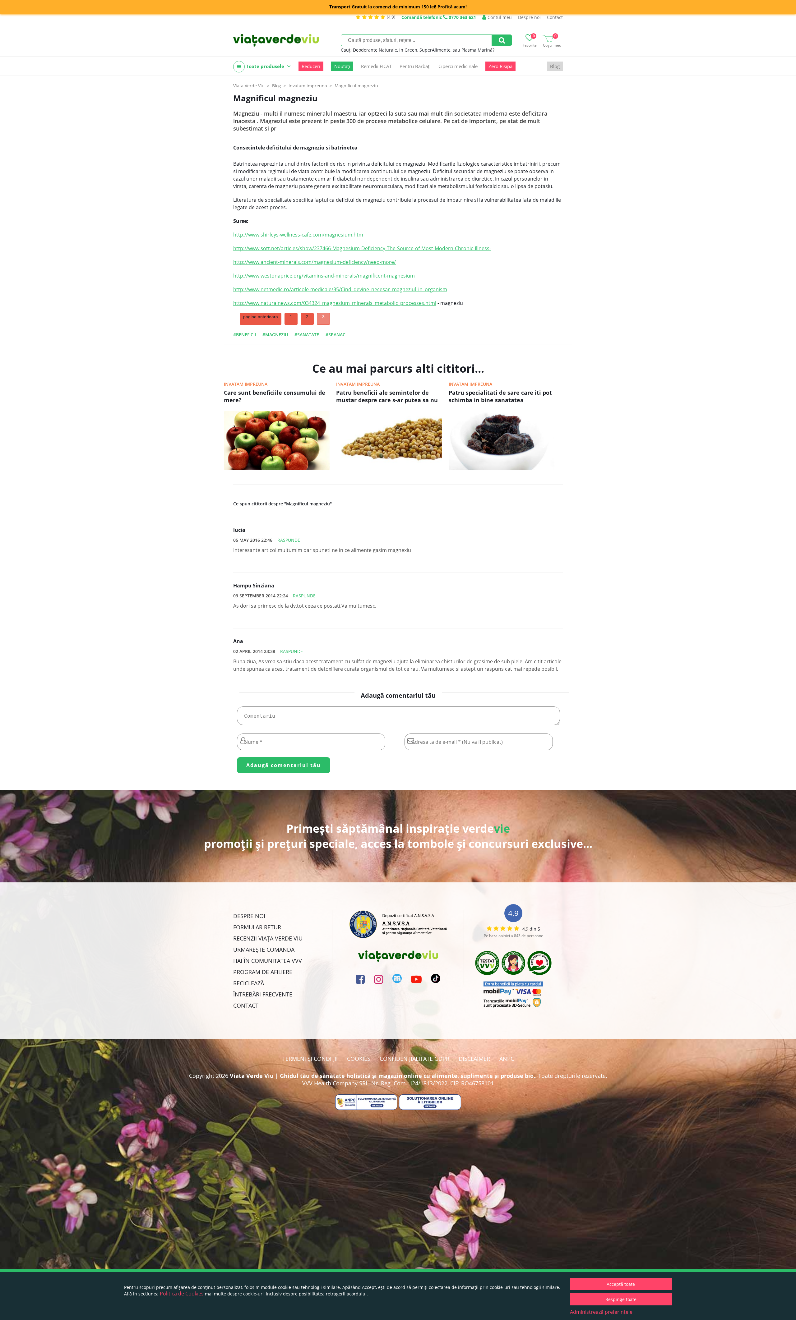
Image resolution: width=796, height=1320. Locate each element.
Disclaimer (474, 1058)
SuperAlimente (435, 50)
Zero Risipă (500, 66)
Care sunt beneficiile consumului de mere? (274, 396)
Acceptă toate (621, 1284)
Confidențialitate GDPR (414, 1058)
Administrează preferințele (601, 1312)
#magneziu (275, 335)
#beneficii (244, 335)
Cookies (358, 1058)
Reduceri (311, 66)
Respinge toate (620, 1299)
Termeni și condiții (310, 1058)
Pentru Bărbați (415, 66)
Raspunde (288, 540)
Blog (555, 66)
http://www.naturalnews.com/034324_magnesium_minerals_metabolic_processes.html (334, 303)
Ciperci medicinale (458, 66)
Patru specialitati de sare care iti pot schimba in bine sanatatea (500, 396)
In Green (408, 50)
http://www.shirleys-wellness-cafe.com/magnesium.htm (298, 234)
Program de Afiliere (262, 972)
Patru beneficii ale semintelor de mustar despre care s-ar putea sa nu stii (387, 397)
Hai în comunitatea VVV (267, 960)
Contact (555, 17)
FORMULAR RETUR (257, 927)
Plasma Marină (477, 50)
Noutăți (342, 66)
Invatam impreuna (245, 384)
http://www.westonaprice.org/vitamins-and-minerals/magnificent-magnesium (324, 275)
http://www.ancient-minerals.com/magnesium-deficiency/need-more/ (314, 262)
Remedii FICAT (376, 66)
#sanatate (306, 335)
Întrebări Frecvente (262, 994)
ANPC (506, 1058)
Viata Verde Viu (249, 86)
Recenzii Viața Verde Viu (268, 938)
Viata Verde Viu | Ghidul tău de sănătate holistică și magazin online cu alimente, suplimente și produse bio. (382, 1075)
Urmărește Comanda (263, 949)
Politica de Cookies (182, 1293)
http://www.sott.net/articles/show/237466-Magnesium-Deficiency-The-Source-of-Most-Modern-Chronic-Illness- (362, 248)
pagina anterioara (260, 316)
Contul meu (499, 17)
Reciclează (248, 983)
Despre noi (529, 17)
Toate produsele (265, 66)
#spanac (335, 335)
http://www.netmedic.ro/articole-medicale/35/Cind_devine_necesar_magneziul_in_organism (340, 289)
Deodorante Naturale (375, 50)
